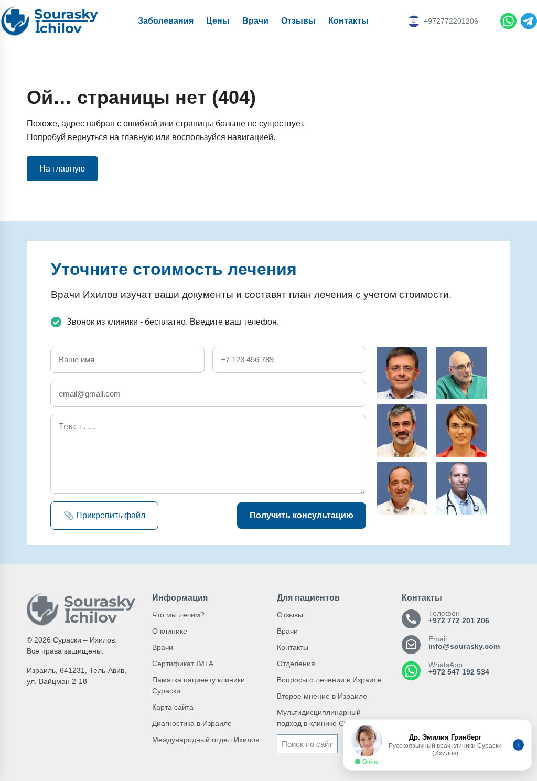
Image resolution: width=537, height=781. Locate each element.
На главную (62, 168)
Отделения (296, 663)
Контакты (348, 20)
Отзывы (298, 20)
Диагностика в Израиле (192, 723)
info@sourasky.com (464, 646)
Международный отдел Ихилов (205, 739)
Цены (218, 20)
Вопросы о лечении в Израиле (329, 680)
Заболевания (166, 20)
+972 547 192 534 (458, 672)
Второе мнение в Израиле (322, 696)
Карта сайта (173, 707)
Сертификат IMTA (182, 663)
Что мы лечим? (178, 615)
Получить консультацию (301, 515)
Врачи (255, 20)
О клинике (169, 631)
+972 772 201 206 (458, 620)
